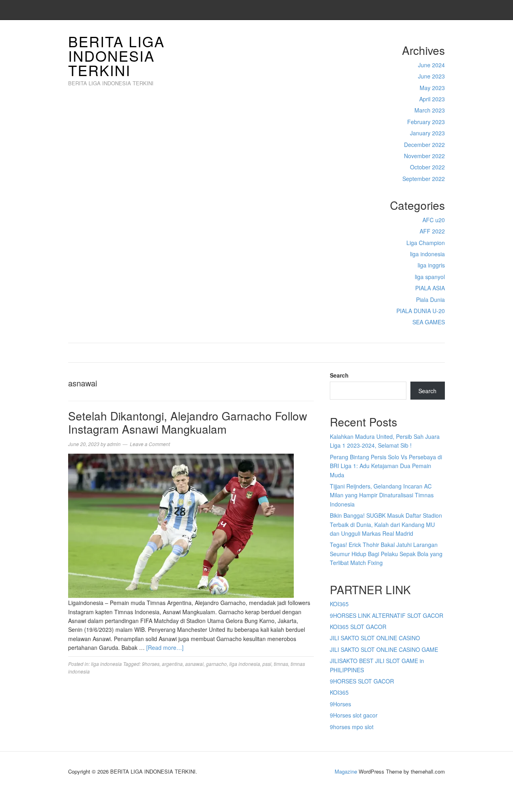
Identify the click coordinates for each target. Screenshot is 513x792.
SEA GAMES (428, 322)
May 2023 (432, 88)
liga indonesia (427, 254)
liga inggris (431, 265)
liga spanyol (430, 277)
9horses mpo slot (352, 727)
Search (339, 375)
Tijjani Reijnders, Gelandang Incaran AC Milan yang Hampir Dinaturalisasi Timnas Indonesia (382, 495)
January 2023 (427, 133)
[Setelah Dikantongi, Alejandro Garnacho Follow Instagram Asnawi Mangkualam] (181, 525)
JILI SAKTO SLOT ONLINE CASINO (375, 638)
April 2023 (432, 99)
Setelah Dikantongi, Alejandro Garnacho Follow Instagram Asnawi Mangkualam (187, 422)
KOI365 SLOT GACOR (358, 627)
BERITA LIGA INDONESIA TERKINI (116, 55)
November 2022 (424, 156)
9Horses (340, 704)
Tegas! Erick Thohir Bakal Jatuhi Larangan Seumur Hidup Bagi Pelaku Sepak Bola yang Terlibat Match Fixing (386, 554)
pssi (267, 663)
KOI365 (339, 604)
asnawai (194, 663)
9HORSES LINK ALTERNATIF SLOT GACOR (386, 615)
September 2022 (423, 179)
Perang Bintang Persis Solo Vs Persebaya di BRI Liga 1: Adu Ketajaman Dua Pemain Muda (386, 466)
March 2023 (429, 110)
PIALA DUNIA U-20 (420, 311)
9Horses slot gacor (354, 715)
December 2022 (424, 145)
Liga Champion (425, 243)
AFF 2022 (432, 231)
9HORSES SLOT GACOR (362, 681)
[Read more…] (165, 647)
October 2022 (427, 167)
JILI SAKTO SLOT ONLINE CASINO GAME (384, 649)
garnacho (216, 663)
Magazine (346, 771)
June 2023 (431, 76)
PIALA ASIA (430, 288)
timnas (281, 663)
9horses (151, 663)
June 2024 (431, 65)
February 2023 (426, 122)
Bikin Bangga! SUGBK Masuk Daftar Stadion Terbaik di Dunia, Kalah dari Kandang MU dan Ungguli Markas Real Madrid (386, 524)
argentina (172, 663)
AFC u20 (433, 220)
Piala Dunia (430, 299)
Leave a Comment (150, 443)
